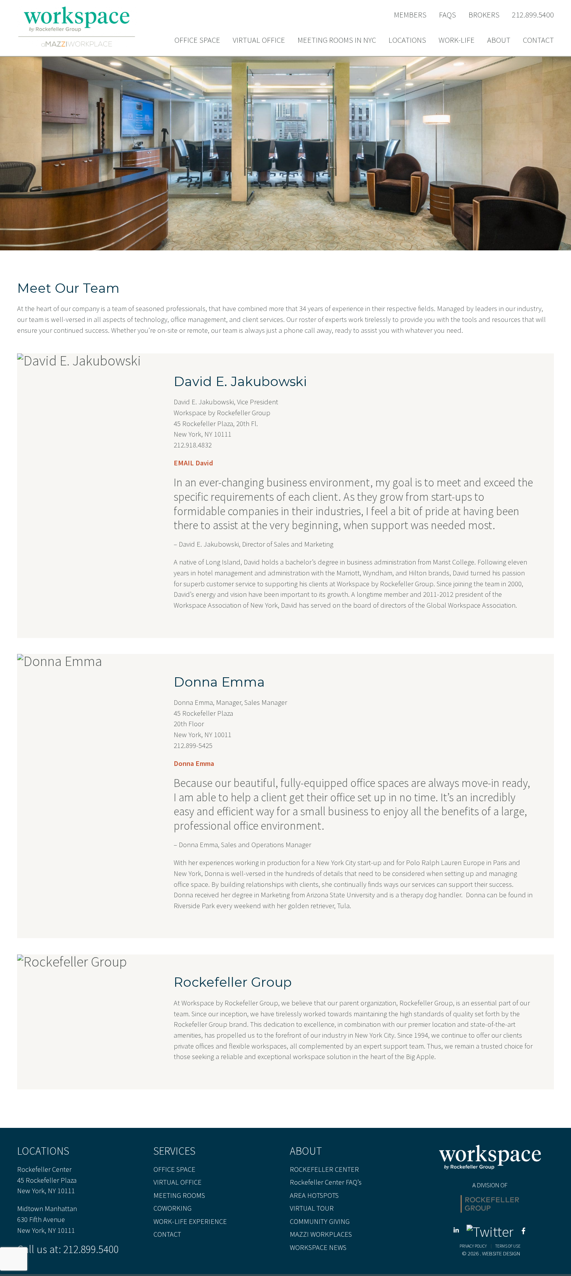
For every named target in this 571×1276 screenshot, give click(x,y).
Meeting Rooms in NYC (337, 40)
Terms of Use (508, 1246)
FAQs (447, 15)
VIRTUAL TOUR (312, 1208)
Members (410, 15)
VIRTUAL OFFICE (177, 1182)
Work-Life (457, 40)
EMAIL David (193, 462)
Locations (407, 40)
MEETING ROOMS (179, 1195)
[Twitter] (491, 1232)
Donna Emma (194, 763)
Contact (538, 40)
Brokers (484, 15)
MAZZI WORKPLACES (321, 1234)
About (498, 40)
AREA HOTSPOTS (314, 1195)
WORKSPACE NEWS (318, 1247)
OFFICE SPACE (174, 1169)
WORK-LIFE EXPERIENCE (190, 1221)
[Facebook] (523, 1232)
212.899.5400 (533, 15)
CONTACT (167, 1234)
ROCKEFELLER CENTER (324, 1169)
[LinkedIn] (458, 1232)
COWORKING (172, 1208)
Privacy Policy (473, 1246)
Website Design (501, 1253)
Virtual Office (259, 40)
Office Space (197, 40)
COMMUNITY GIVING (320, 1221)
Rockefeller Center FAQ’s (326, 1182)
